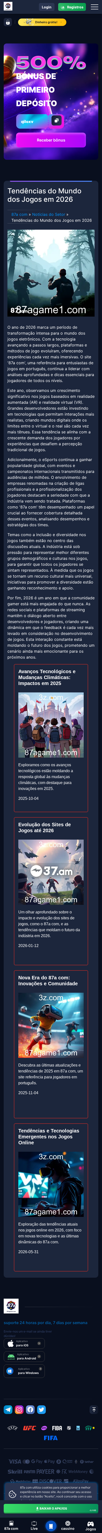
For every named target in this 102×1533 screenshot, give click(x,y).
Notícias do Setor (48, 214)
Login (46, 7)
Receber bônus (51, 140)
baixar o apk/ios (68, 1509)
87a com (19, 214)
